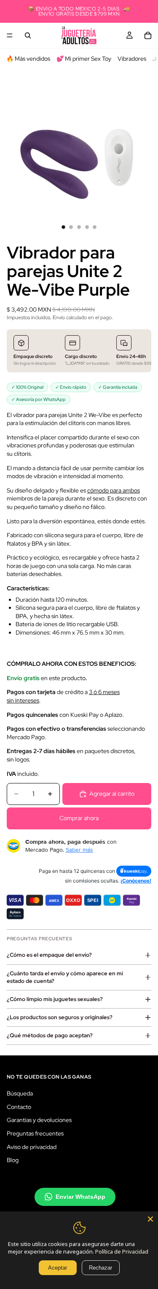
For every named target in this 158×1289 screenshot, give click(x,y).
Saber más (79, 849)
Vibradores (132, 58)
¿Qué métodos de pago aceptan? (50, 1035)
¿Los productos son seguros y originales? (59, 1017)
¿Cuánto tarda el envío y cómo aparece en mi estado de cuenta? (65, 977)
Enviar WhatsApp (80, 1196)
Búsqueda (20, 1093)
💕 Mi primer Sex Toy (83, 58)
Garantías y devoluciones (39, 1120)
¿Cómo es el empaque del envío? (49, 954)
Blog (13, 1160)
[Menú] (9, 35)
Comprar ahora (79, 818)
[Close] (150, 1219)
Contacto (19, 1106)
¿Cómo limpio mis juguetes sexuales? (55, 999)
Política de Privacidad (121, 1251)
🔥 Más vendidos (28, 58)
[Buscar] (28, 35)
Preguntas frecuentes (35, 1133)
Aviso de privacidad (31, 1146)
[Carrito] (148, 35)
